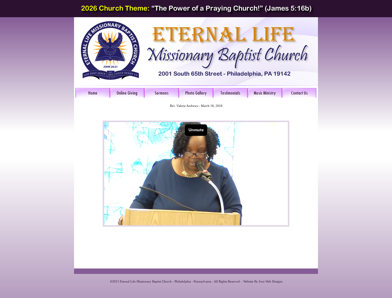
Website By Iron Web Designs (262, 281)
